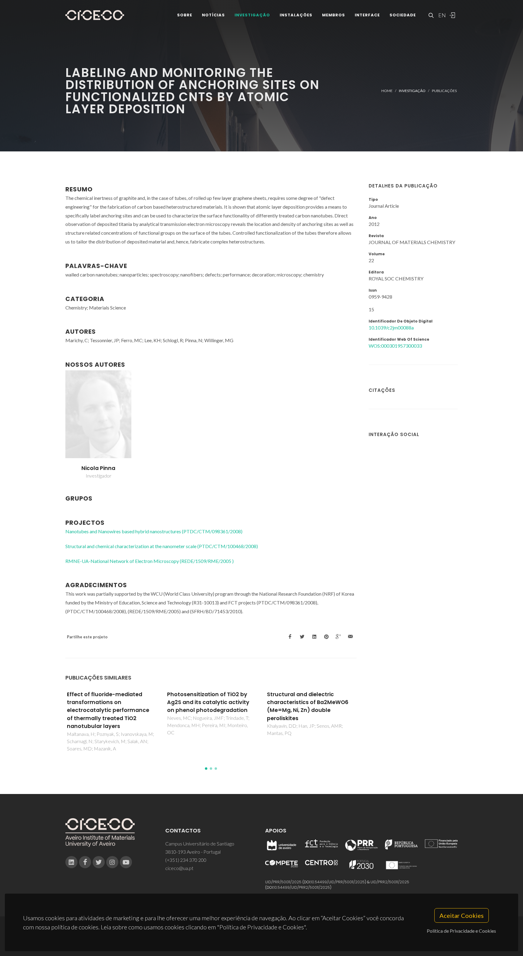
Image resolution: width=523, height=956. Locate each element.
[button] (206, 768)
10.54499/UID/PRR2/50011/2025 (302, 887)
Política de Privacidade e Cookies (461, 931)
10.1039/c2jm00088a (391, 327)
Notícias (213, 15)
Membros (333, 15)
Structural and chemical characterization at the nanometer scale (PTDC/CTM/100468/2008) (161, 546)
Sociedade (403, 15)
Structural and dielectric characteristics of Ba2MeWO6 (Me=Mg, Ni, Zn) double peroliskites (307, 706)
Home (387, 90)
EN (441, 15)
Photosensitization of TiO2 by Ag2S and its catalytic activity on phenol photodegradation (208, 702)
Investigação (252, 15)
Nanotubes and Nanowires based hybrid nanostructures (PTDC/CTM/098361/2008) (153, 531)
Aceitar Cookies (461, 915)
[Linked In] (71, 862)
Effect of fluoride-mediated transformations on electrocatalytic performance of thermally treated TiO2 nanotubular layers (108, 710)
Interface (367, 15)
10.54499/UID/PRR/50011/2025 (338, 882)
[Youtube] (126, 862)
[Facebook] (85, 862)
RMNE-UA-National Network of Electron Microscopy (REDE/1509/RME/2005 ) (149, 561)
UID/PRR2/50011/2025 (389, 882)
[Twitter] (99, 862)
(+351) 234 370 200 (185, 860)
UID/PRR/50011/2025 (283, 882)
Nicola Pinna (98, 468)
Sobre (184, 15)
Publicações (444, 90)
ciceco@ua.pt (179, 868)
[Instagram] (112, 862)
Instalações (296, 15)
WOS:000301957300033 (395, 346)
